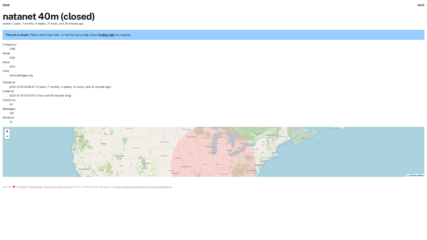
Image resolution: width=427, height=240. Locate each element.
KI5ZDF (23, 187)
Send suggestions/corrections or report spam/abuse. (143, 187)
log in (420, 4)
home (6, 4)
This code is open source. (58, 187)
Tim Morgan (35, 187)
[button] (7, 131)
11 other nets (106, 34)
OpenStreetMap (416, 175)
